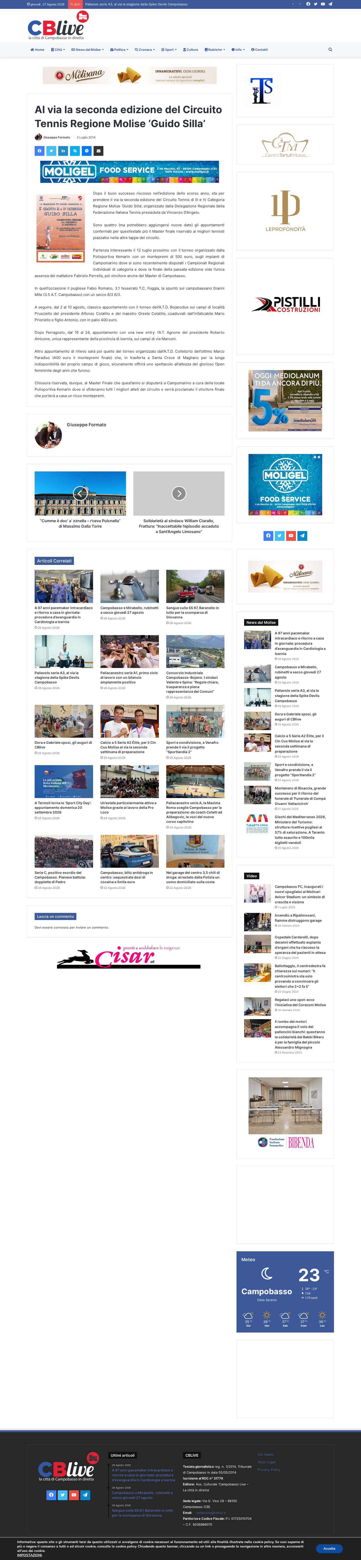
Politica (119, 50)
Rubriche (215, 50)
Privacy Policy (269, 1470)
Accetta (329, 1548)
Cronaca (145, 50)
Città (58, 50)
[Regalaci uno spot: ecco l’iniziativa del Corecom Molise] (257, 1006)
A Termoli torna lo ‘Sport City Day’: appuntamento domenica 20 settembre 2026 (63, 807)
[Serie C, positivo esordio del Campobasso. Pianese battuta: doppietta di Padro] (64, 851)
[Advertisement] (232, 25)
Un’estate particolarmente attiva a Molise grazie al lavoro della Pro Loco (128, 807)
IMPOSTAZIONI (29, 1555)
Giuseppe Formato (56, 137)
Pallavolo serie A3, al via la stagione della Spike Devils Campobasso (57, 677)
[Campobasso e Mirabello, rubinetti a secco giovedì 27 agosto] (129, 586)
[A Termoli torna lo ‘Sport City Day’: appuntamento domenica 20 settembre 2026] (64, 781)
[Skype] (75, 151)
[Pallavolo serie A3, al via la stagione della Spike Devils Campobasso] (64, 651)
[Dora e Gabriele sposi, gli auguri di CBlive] (64, 721)
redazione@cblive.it (211, 1513)
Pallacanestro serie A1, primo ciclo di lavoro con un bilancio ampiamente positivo (145, 4)
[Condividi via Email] (98, 151)
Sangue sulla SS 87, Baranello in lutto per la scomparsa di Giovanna (192, 612)
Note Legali (267, 1462)
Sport (169, 50)
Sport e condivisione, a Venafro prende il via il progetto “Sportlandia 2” (192, 747)
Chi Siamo (266, 1454)
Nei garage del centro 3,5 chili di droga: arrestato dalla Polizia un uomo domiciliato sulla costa (193, 877)
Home (39, 50)
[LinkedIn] (63, 151)
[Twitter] (51, 151)
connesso (61, 927)
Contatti (261, 50)
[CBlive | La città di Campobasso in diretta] (58, 25)
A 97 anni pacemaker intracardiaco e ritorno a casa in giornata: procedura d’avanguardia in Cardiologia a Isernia (300, 643)
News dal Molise (88, 50)
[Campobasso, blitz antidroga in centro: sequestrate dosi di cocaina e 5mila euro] (129, 851)
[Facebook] (39, 151)
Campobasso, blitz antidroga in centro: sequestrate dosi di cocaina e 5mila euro (126, 877)
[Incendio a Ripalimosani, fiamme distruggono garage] (257, 922)
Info (238, 50)
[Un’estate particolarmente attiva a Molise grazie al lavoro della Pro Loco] (129, 781)
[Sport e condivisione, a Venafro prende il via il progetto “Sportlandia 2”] (195, 721)
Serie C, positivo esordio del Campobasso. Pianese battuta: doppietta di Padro (60, 877)
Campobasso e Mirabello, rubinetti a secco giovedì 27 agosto (298, 672)
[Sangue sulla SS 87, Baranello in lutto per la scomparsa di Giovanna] (195, 586)
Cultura (192, 50)
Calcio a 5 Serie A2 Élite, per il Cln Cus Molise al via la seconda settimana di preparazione (128, 747)
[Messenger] (87, 151)
